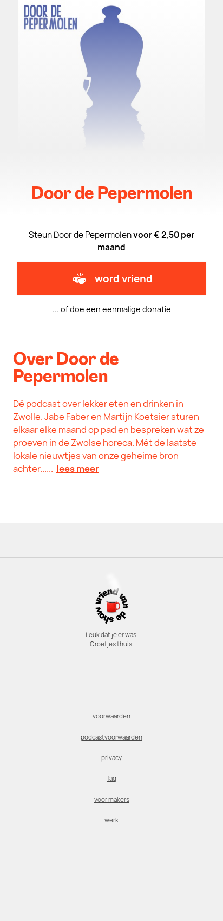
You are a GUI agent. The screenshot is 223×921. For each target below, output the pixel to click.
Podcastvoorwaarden (111, 737)
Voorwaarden (111, 716)
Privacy (111, 758)
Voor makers (111, 799)
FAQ (111, 778)
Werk (111, 820)
